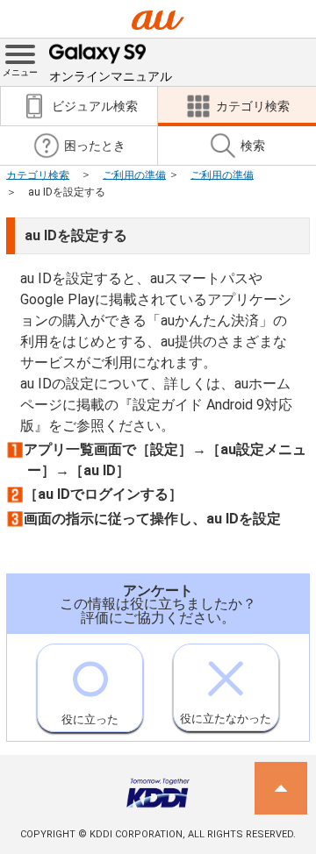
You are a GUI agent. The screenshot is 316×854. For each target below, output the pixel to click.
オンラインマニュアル (110, 76)
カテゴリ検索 (37, 174)
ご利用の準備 (134, 174)
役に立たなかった (225, 718)
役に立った (89, 719)
